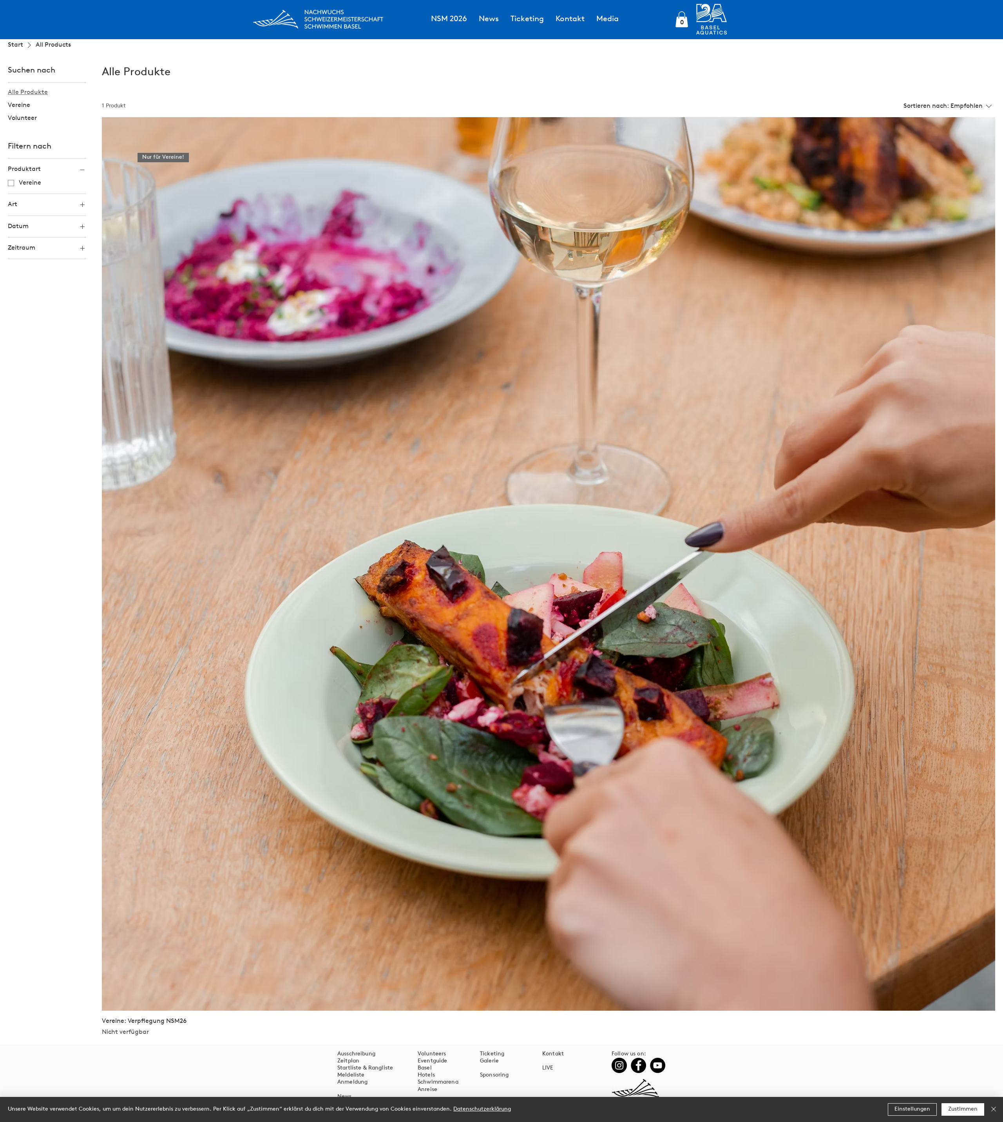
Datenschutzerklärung (482, 1109)
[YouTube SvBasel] (657, 1065)
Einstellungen (912, 1109)
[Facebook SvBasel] (638, 1065)
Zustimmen (963, 1109)
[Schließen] (993, 1109)
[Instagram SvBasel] (619, 1065)
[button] (681, 19)
